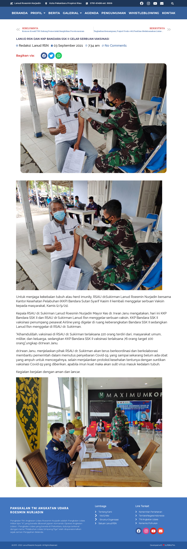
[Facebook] (141, 3)
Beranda (19, 13)
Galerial (70, 13)
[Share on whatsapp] (58, 55)
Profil (36, 13)
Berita (54, 13)
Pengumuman (113, 13)
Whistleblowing (144, 13)
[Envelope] (162, 3)
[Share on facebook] (44, 55)
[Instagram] (148, 3)
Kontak (168, 13)
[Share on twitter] (51, 55)
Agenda (91, 13)
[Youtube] (155, 3)
